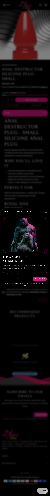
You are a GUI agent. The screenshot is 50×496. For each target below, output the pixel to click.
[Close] (46, 212)
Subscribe (40, 279)
